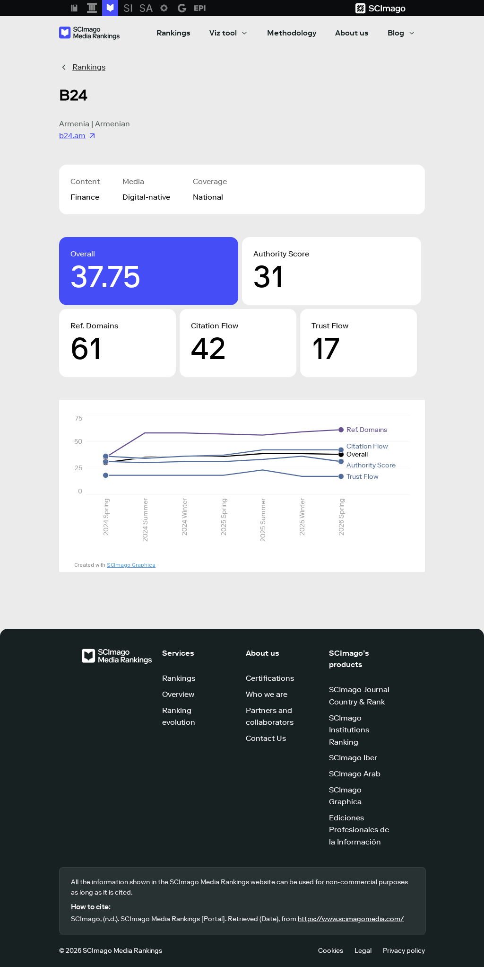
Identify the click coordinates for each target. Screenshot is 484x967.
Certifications (270, 678)
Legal (363, 951)
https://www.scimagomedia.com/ (351, 919)
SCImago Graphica (131, 565)
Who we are (266, 694)
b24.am (72, 135)
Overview (178, 694)
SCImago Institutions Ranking (349, 730)
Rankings (173, 32)
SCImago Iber (353, 757)
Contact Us (266, 738)
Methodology (291, 32)
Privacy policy (404, 951)
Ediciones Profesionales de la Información (359, 829)
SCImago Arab (354, 773)
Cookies (330, 951)
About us (352, 32)
